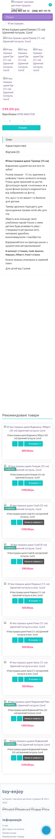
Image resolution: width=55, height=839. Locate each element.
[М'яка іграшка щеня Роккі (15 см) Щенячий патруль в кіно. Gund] (27, 624)
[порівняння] (37, 121)
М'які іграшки (15, 23)
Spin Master (26, 114)
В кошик (22, 128)
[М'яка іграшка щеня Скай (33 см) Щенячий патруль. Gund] (27, 507)
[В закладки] (31, 121)
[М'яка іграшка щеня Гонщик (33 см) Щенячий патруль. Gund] (27, 467)
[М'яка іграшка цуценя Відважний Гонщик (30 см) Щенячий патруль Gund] (27, 742)
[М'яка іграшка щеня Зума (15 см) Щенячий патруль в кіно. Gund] (27, 664)
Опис (9, 139)
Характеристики (16, 145)
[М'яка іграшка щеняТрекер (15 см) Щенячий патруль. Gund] (27, 40)
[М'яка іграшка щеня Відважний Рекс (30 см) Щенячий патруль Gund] (27, 703)
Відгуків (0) (13, 151)
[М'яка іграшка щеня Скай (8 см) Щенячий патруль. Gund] (27, 546)
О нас (5, 825)
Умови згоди (9, 833)
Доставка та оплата (13, 829)
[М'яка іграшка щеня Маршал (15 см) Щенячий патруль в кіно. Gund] (27, 585)
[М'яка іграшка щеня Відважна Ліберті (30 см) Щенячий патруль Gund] (27, 428)
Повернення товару (13, 836)
